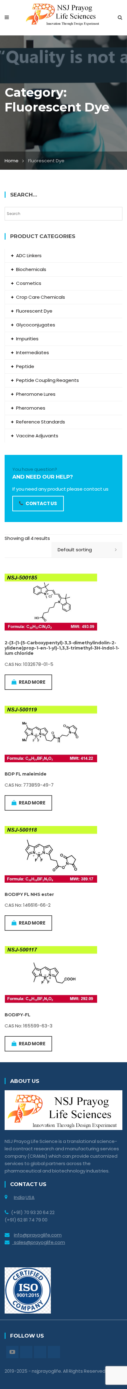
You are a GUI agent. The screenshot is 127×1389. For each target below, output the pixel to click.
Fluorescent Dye (34, 311)
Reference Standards (40, 422)
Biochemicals (31, 269)
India (19, 1197)
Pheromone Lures (35, 394)
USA (30, 1197)
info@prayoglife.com (38, 1235)
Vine (54, 1352)
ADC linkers (29, 255)
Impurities (27, 338)
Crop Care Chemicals (40, 297)
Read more (32, 682)
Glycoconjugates (35, 325)
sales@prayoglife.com (38, 1242)
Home (11, 160)
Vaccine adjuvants (37, 435)
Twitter (26, 1352)
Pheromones (30, 408)
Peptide (25, 366)
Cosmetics (28, 283)
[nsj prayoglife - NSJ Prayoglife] (63, 14)
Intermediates (32, 352)
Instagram (40, 1352)
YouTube (12, 1352)
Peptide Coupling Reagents (47, 380)
